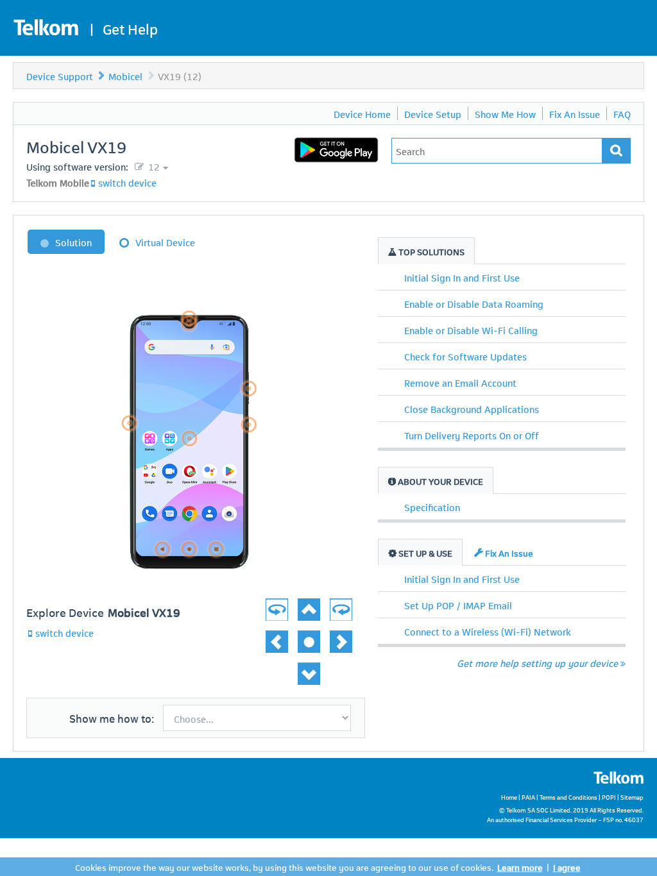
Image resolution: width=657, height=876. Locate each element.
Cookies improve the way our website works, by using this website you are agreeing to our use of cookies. (284, 867)
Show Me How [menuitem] (505, 113)
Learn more (520, 867)
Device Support (59, 75)
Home (509, 797)
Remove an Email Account (460, 382)
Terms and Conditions (568, 797)
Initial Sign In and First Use (462, 277)
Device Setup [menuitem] (432, 113)
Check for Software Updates (465, 356)
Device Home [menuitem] (362, 113)
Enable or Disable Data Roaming (473, 303)
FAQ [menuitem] (622, 113)
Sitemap (632, 797)
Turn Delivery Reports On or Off (471, 434)
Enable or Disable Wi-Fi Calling (471, 329)
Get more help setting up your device (537, 662)
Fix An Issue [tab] (508, 552)
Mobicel (125, 75)
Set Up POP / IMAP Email (458, 604)
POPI (609, 797)
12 (153, 166)
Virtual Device (165, 241)
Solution (73, 241)
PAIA (528, 797)
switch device (127, 182)
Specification (432, 506)
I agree (567, 867)
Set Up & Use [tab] (424, 552)
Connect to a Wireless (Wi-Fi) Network (487, 631)
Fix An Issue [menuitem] (574, 113)
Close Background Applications (471, 408)
